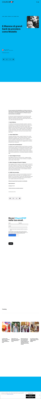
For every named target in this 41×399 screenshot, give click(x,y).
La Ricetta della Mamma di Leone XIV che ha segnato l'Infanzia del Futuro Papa (6, 340)
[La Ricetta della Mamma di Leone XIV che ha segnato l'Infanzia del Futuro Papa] (6, 327)
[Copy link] (13, 59)
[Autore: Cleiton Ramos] (22, 330)
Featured (6, 16)
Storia (18, 16)
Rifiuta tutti (30, 395)
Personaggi (14, 16)
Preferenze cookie (30, 393)
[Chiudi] (40, 395)
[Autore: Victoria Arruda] (3, 330)
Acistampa (10, 185)
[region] (20, 395)
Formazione (9, 16)
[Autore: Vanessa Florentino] (12, 330)
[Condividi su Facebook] (3, 59)
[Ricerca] (36, 2)
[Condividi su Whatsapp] (6, 59)
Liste (12, 16)
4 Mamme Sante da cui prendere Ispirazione (15, 188)
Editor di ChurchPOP (6, 49)
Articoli (3, 16)
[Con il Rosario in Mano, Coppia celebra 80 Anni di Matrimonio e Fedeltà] (34, 327)
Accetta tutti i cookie (30, 397)
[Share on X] (10, 59)
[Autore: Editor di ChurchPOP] (3, 50)
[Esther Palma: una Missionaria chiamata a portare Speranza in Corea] (15, 327)
